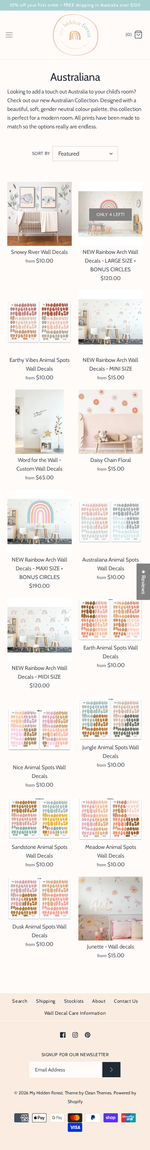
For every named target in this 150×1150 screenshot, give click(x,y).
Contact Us (126, 1001)
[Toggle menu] (9, 34)
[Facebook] (63, 1035)
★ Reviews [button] (143, 582)
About (98, 1001)
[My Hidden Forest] (75, 35)
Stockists (74, 1001)
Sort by (41, 153)
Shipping (45, 1001)
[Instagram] (75, 1035)
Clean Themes (98, 1092)
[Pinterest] (87, 1035)
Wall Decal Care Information (75, 1013)
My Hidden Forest (46, 1092)
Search (19, 1001)
